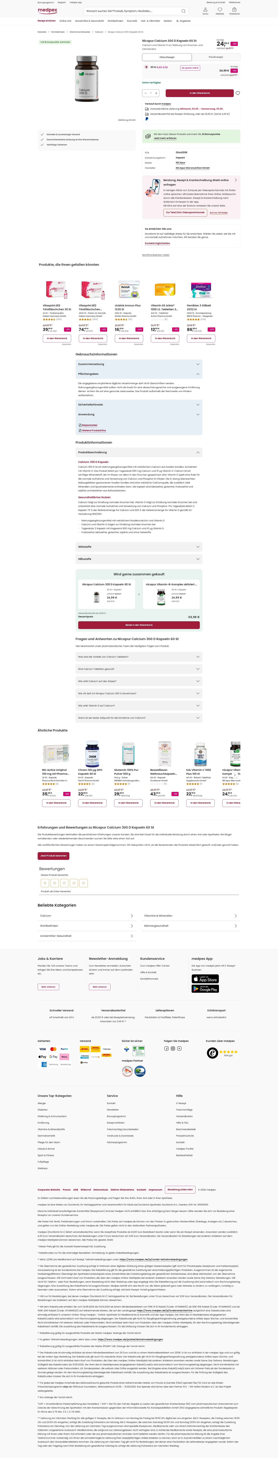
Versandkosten (184, 1116)
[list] (87, 79)
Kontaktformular (149, 978)
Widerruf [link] (86, 1189)
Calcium (99, 32)
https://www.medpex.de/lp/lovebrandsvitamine (164, 1311)
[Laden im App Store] (215, 978)
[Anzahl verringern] (146, 93)
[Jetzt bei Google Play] (215, 989)
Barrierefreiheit (184, 1155)
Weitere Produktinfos (94, 430)
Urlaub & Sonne (46, 1148)
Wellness (42, 1168)
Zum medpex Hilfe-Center (155, 965)
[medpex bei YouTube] (179, 1048)
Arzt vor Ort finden (219, 213)
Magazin (62, 2)
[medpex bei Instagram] (173, 1048)
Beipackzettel (89, 425)
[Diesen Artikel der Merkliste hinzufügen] (237, 93)
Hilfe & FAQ (182, 1122)
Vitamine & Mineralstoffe (51, 1129)
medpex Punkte (185, 1148)
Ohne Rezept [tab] (166, 57)
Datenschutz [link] (100, 1189)
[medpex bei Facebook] (166, 1048)
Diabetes (42, 1109)
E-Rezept (181, 1103)
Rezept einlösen (116, 1122)
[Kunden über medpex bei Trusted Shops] (223, 1053)
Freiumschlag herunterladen (123, 1129)
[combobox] (136, 11)
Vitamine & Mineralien (80, 32)
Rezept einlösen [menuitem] (47, 21)
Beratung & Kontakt (216, 2)
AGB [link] (75, 1189)
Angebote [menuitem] (185, 20)
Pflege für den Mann (49, 1142)
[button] (185, 213)
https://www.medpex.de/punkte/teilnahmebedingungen (130, 1339)
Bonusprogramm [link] (46, 2)
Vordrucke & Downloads (120, 1135)
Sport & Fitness (46, 1155)
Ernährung (43, 1122)
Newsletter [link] (113, 1109)
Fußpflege (43, 1161)
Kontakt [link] (180, 1142)
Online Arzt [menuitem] (65, 20)
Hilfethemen (234, 2)
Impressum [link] (155, 1189)
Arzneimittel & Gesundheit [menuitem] (89, 20)
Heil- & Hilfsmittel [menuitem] (150, 20)
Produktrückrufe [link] (185, 1135)
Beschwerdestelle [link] (186, 1129)
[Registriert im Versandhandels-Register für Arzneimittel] (139, 1051)
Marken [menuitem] (168, 20)
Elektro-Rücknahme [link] (122, 1189)
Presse (67, 1189)
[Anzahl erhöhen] (156, 93)
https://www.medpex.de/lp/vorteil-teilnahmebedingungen (154, 1259)
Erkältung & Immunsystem (52, 1116)
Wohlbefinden (58, 32)
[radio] (146, 67)
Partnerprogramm (117, 1142)
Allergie (42, 1103)
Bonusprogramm (116, 1116)
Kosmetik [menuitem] (132, 20)
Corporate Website (49, 1189)
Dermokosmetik (46, 1135)
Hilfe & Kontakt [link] (148, 972)
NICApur (180, 163)
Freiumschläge (184, 1109)
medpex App (76, 2)
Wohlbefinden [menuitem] (115, 20)
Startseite (42, 32)
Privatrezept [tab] (216, 57)
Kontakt (111, 1103)
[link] (127, 1071)
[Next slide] (235, 775)
